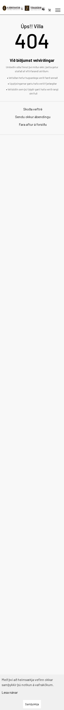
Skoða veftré (32, 109)
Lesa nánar (10, 692)
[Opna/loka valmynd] (57, 10)
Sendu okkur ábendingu (33, 117)
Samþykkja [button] (32, 704)
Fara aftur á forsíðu (33, 124)
